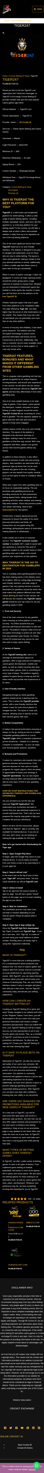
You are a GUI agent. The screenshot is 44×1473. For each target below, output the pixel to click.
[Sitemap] (27, 1428)
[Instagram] (16, 1428)
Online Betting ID (10, 596)
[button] (3, 33)
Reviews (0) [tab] (13, 193)
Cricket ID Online (25, 1448)
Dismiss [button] (32, 1469)
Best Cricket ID (25, 1445)
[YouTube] (22, 1428)
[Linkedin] (33, 1428)
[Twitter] (10, 1428)
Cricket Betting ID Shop (21, 21)
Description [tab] (13, 190)
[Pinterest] (39, 1428)
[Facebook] (5, 1428)
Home (6, 21)
